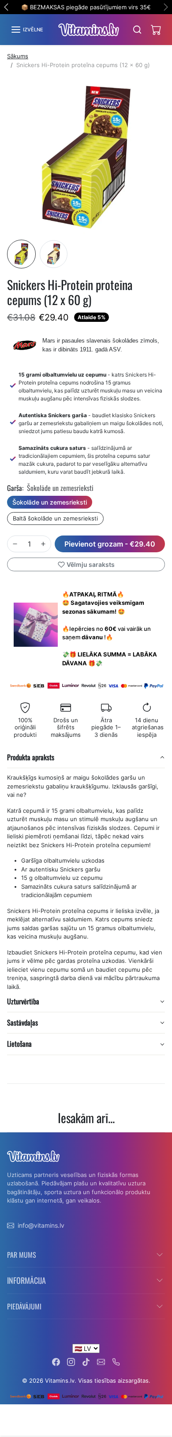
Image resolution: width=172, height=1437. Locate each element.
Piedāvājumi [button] (24, 1306)
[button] (27, 30)
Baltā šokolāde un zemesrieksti (55, 518)
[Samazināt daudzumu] (15, 544)
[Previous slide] (11, 1139)
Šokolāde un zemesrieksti (49, 502)
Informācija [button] (26, 1280)
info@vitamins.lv (41, 1225)
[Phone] (115, 1361)
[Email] (100, 1361)
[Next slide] (161, 1139)
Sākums (17, 56)
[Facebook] (56, 1361)
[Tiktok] (86, 1361)
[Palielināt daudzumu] (43, 544)
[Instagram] (71, 1361)
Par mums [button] (21, 1254)
